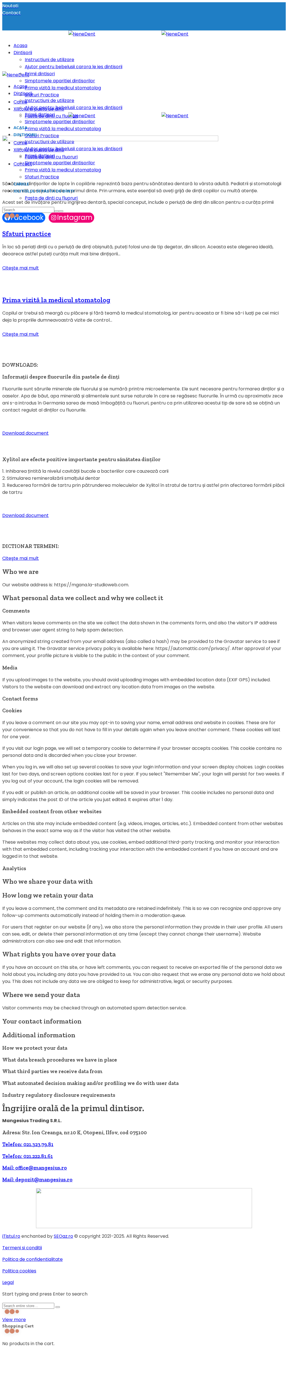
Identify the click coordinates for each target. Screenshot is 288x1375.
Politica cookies (19, 1271)
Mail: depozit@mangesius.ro (37, 1179)
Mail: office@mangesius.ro (34, 1167)
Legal (8, 1282)
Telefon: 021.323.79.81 (27, 1144)
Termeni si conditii (22, 1247)
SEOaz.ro (63, 1236)
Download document (25, 433)
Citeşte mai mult (20, 268)
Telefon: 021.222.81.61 (27, 1156)
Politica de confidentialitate (32, 1259)
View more (14, 1319)
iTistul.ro (11, 1236)
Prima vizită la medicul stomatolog (56, 300)
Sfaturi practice (26, 233)
